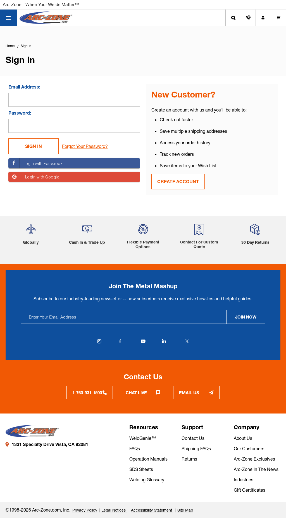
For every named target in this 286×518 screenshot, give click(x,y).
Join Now (245, 317)
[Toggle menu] (8, 18)
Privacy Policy (84, 510)
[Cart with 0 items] (278, 18)
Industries (243, 479)
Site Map (185, 510)
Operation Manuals (148, 459)
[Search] (233, 18)
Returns (189, 459)
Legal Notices (114, 510)
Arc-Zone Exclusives (254, 459)
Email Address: (24, 87)
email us (189, 392)
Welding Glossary (146, 479)
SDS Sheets (141, 469)
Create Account (178, 181)
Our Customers (249, 448)
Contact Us (193, 438)
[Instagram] (99, 341)
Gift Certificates (249, 490)
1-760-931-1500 (87, 392)
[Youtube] (143, 341)
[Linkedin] (163, 341)
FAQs (134, 448)
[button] (31, 231)
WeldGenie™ (142, 438)
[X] (186, 341)
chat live (136, 392)
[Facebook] (120, 341)
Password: (19, 113)
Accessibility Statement (152, 510)
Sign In (26, 46)
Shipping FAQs (196, 448)
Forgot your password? (85, 146)
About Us (243, 438)
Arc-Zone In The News (256, 469)
